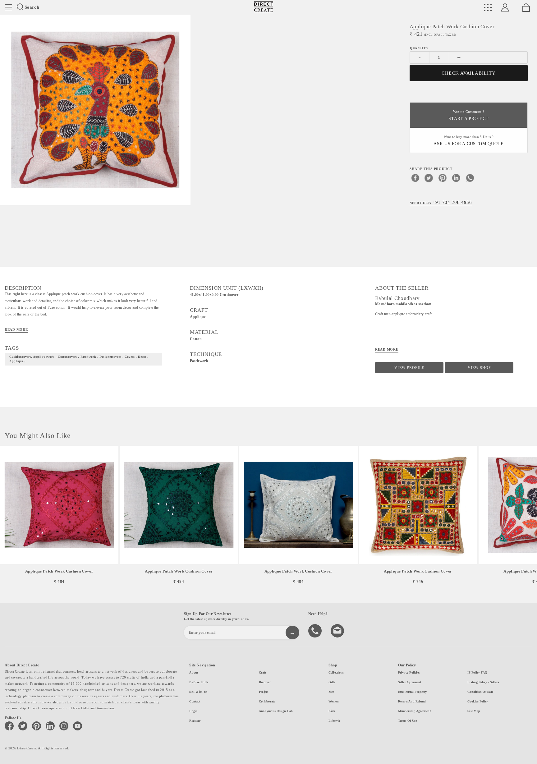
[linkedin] (456, 177)
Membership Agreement (414, 711)
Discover (265, 682)
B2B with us (198, 682)
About (193, 672)
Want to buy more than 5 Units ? (469, 140)
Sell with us (198, 691)
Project (263, 691)
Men (331, 691)
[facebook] (415, 177)
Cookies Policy (477, 701)
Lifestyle (334, 720)
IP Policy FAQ (477, 672)
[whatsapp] (469, 177)
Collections (336, 672)
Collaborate (267, 701)
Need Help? (441, 202)
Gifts (331, 682)
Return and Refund (412, 701)
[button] (530, 515)
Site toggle (8, 7)
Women (333, 701)
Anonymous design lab (276, 711)
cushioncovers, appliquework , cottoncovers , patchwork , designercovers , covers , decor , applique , (79, 359)
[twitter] (428, 177)
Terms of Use (407, 720)
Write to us (338, 630)
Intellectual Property (412, 691)
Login (193, 711)
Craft (262, 672)
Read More (16, 329)
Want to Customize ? (468, 115)
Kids (331, 711)
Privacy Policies (409, 672)
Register (194, 720)
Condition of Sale (480, 691)
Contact (194, 701)
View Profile (409, 368)
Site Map (473, 711)
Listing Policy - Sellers (483, 682)
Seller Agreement (409, 682)
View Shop (479, 368)
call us (315, 630)
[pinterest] (442, 177)
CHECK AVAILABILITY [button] (469, 73)
